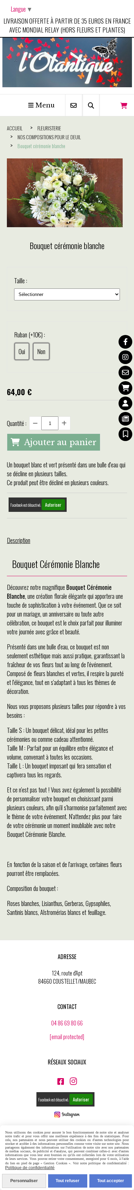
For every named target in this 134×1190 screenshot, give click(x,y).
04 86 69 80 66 (67, 1023)
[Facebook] (125, 342)
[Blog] (125, 419)
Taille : (20, 280)
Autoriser (53, 504)
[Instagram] (125, 357)
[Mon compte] (125, 403)
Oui (22, 351)
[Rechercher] (91, 105)
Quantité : (16, 423)
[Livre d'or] (125, 434)
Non (41, 351)
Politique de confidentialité (30, 1167)
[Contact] (125, 372)
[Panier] (125, 388)
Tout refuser (67, 1180)
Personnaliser (24, 1180)
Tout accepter (110, 1180)
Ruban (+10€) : (29, 334)
